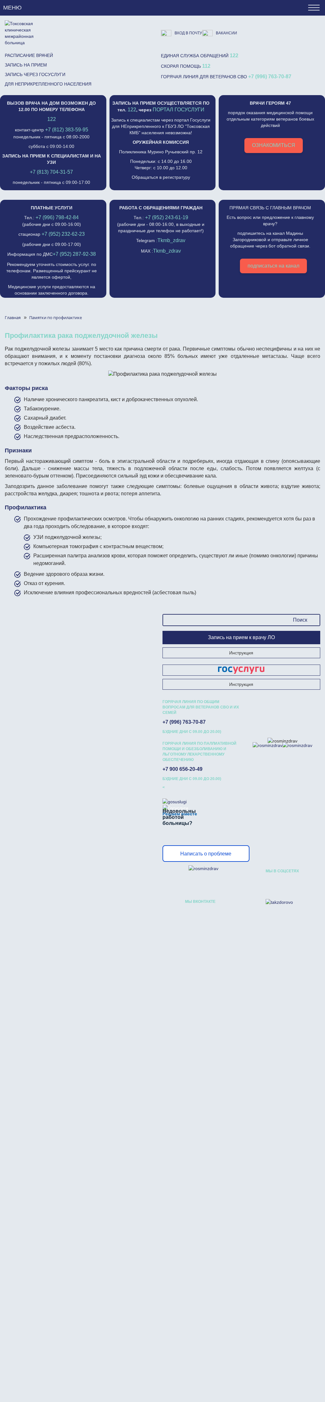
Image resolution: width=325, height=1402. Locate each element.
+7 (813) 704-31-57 (51, 172)
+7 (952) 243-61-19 (166, 217)
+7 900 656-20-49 (182, 769)
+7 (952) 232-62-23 (63, 234)
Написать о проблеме (205, 853)
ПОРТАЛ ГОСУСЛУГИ (178, 109)
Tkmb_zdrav (171, 240)
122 (234, 55)
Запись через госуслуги (35, 74)
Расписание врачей (29, 55)
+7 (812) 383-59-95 (66, 129)
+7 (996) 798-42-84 (57, 217)
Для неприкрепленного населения (48, 84)
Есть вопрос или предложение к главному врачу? (270, 237)
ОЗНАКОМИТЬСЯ (273, 145)
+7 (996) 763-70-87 (269, 76)
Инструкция (241, 652)
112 (206, 66)
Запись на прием (26, 64)
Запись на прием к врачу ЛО (241, 637)
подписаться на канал (273, 266)
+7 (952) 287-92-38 (74, 254)
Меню (12, 7)
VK (271, 884)
